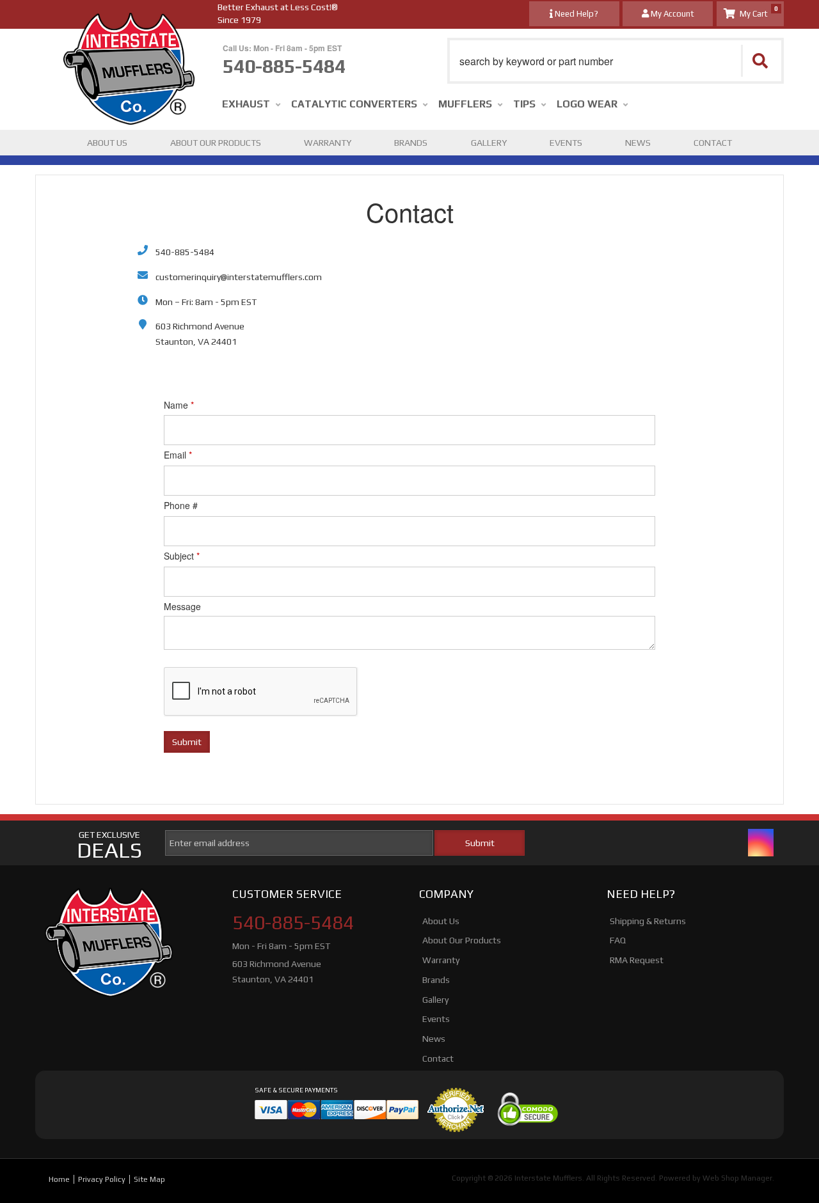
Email (178, 454)
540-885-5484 (184, 252)
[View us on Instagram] (761, 842)
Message (182, 606)
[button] (615, 61)
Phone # (181, 505)
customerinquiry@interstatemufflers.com (238, 277)
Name (179, 404)
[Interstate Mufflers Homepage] (129, 26)
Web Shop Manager (737, 1178)
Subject (182, 555)
